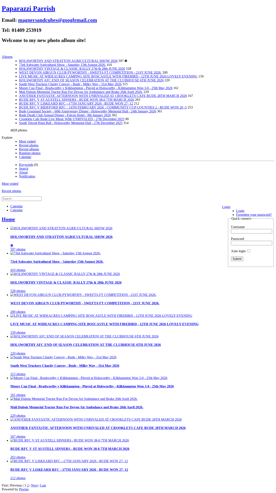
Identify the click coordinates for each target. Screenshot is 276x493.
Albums (7, 57)
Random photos (30, 153)
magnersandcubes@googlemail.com (57, 20)
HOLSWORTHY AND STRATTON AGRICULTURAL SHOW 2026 (68, 61)
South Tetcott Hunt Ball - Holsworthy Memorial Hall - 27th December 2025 (70, 123)
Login (226, 207)
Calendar (25, 157)
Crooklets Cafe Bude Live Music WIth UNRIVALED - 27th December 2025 (71, 119)
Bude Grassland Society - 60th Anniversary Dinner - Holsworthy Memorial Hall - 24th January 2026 (87, 111)
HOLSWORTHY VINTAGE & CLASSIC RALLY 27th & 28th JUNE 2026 (72, 68)
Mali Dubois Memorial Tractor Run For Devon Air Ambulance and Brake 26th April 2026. (81, 92)
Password (237, 239)
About (23, 172)
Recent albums (29, 149)
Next (34, 485)
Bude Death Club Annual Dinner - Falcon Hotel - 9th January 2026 (65, 115)
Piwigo (24, 489)
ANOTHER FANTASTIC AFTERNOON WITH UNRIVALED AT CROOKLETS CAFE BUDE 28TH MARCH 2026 (103, 96)
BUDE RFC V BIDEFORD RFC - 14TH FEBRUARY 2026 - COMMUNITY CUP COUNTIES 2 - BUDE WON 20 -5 (103, 107)
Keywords (26, 164)
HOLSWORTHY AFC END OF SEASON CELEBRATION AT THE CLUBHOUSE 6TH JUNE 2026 (91, 80)
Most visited (27, 141)
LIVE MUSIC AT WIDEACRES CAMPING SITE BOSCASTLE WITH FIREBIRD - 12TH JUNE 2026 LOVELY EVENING (108, 76)
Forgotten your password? (254, 214)
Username (238, 227)
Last (43, 485)
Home (8, 219)
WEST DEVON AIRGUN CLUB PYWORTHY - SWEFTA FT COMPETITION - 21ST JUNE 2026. (90, 72)
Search (23, 168)
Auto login (238, 251)
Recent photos (28, 145)
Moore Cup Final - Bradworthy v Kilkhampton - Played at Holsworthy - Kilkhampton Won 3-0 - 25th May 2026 (95, 88)
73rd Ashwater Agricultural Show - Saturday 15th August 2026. (62, 65)
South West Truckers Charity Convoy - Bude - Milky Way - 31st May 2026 (70, 84)
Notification (27, 176)
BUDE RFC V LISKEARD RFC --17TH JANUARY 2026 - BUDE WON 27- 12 (76, 103)
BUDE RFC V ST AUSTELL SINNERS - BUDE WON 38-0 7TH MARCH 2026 (76, 99)
